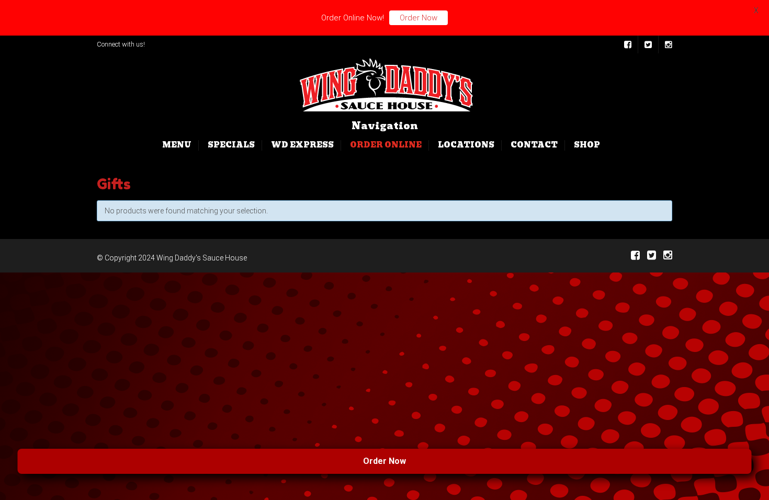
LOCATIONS (466, 145)
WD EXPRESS (302, 145)
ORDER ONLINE (386, 145)
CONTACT (534, 145)
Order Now (424, 461)
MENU (176, 145)
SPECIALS (231, 145)
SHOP (587, 145)
